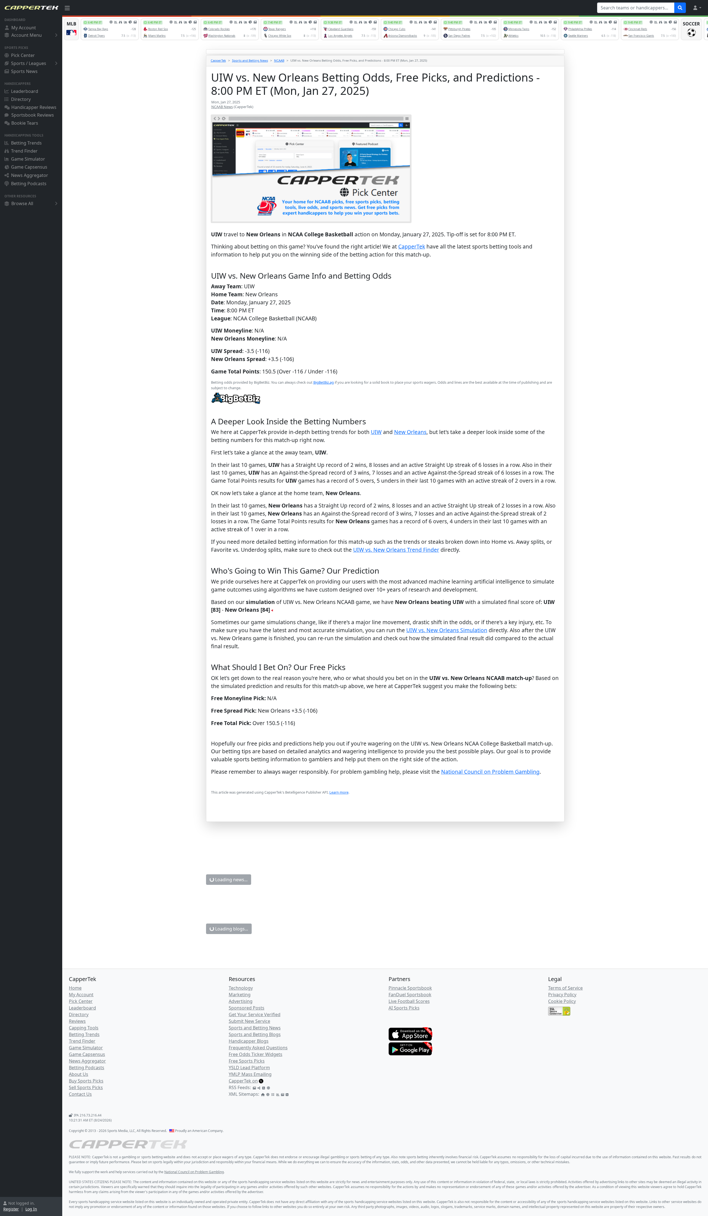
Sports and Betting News (250, 60)
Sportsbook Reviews (32, 115)
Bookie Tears (24, 123)
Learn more (338, 792)
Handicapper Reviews (33, 107)
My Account (23, 28)
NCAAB (279, 60)
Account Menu (26, 35)
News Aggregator (29, 175)
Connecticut (386, 1151)
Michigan (424, 1151)
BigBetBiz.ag (323, 382)
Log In (31, 1209)
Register (11, 1209)
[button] (697, 7)
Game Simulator (28, 159)
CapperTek (218, 60)
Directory (21, 99)
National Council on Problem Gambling (490, 771)
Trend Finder (24, 151)
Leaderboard (24, 91)
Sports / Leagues (28, 63)
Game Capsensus (29, 167)
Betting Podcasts (28, 184)
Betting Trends (26, 143)
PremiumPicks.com (303, 1110)
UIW (376, 432)
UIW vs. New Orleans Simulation (446, 630)
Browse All (22, 203)
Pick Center (23, 55)
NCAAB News (222, 106)
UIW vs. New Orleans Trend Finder (396, 549)
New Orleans (410, 432)
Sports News (24, 71)
